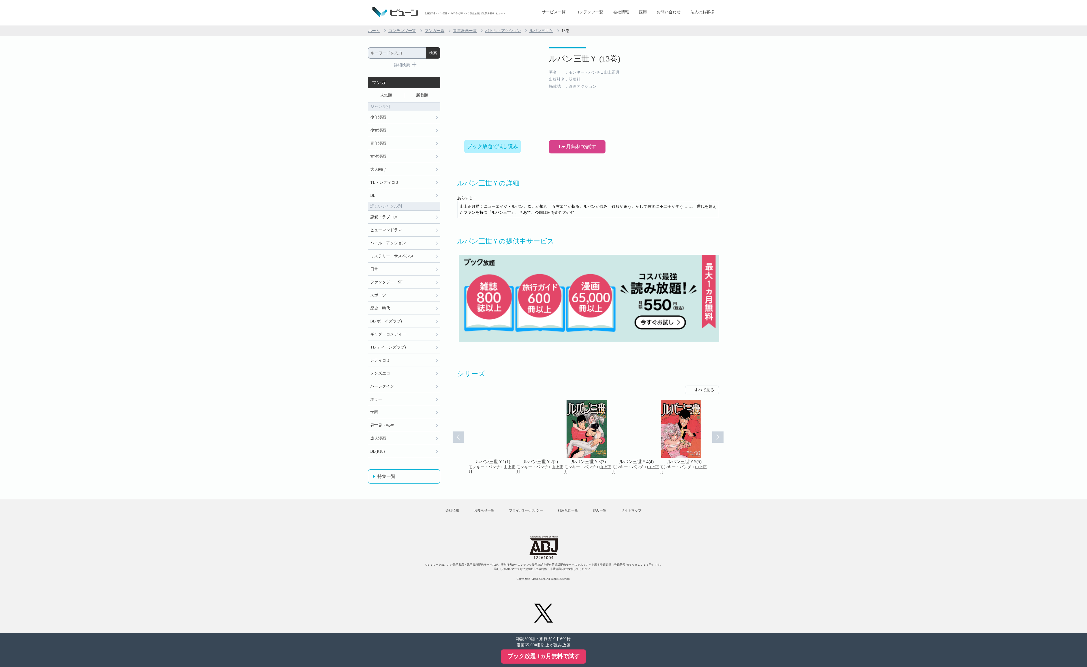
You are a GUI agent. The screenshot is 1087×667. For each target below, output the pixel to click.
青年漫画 (378, 143)
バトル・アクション (503, 31)
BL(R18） (378, 451)
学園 (374, 412)
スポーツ (378, 295)
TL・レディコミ (384, 182)
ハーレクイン (382, 386)
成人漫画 (378, 438)
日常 (374, 269)
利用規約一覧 (568, 510)
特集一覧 (386, 476)
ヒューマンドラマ (386, 230)
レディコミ (380, 360)
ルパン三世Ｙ (541, 31)
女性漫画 (378, 156)
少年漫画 (378, 117)
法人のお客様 (702, 12)
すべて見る (704, 390)
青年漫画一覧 (465, 31)
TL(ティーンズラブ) (388, 347)
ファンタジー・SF (386, 282)
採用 (643, 12)
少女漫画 (378, 130)
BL (372, 195)
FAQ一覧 (599, 510)
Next (718, 437)
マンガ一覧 (434, 31)
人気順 (386, 95)
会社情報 (621, 12)
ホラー (376, 399)
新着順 (422, 95)
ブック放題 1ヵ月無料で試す (544, 656)
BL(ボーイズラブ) (386, 321)
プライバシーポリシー (526, 510)
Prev (458, 437)
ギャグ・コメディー (388, 334)
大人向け (378, 169)
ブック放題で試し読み (492, 146)
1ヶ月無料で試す (577, 146)
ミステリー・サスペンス (392, 256)
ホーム (374, 31)
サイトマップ (631, 510)
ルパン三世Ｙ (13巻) (584, 58)
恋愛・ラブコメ (384, 217)
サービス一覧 (554, 12)
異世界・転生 (382, 425)
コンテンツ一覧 (589, 12)
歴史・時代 (380, 308)
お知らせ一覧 (484, 510)
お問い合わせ (669, 12)
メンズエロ (380, 373)
